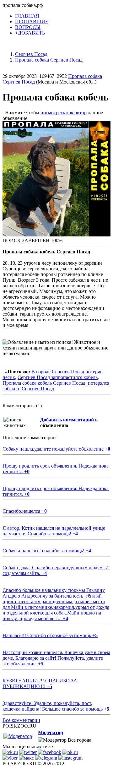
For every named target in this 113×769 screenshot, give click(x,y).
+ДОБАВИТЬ (30, 32)
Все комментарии (21, 720)
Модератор (50, 732)
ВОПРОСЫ (27, 27)
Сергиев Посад (38, 388)
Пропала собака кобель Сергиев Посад (44, 383)
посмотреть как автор (63, 112)
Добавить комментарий (67, 419)
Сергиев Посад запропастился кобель (58, 377)
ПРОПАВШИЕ (31, 21)
